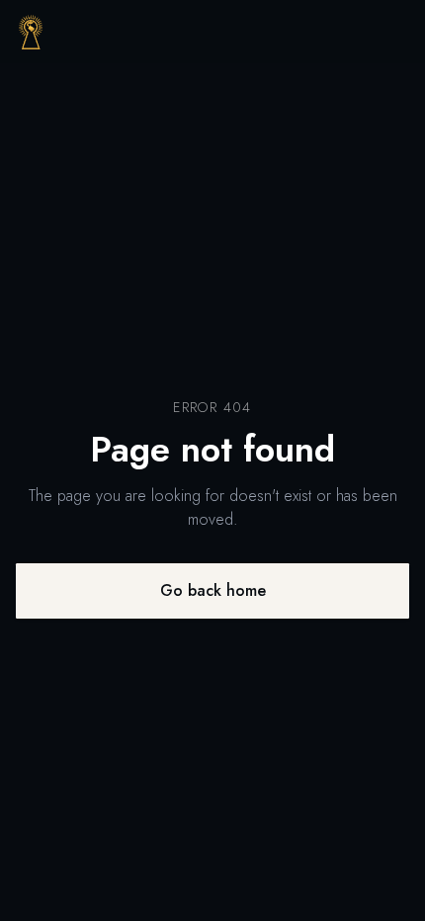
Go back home (213, 590)
